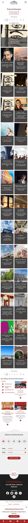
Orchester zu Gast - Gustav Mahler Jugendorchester (21, 186)
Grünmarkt (20, 235)
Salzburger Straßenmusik (20, 284)
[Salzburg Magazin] (10, 521)
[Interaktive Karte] (3, 521)
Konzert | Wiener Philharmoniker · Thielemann (20, 63)
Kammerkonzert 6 (7, 161)
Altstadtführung (20, 360)
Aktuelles (4, 381)
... (18, 20)
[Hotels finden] (17, 521)
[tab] (3, 441)
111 (20, 20)
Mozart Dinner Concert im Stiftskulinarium (20, 161)
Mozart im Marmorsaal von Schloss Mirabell (7, 414)
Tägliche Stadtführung (7, 360)
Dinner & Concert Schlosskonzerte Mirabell (20, 113)
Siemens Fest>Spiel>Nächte (7, 236)
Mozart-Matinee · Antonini (7, 62)
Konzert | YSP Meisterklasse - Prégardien (21, 88)
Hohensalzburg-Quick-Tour (7, 260)
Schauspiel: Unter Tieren (21, 138)
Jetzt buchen (20, 392)
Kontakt (10, 504)
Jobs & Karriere (16, 504)
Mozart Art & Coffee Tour (20, 259)
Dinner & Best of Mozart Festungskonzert (7, 210)
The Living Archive (14, 39)
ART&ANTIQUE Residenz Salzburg (7, 336)
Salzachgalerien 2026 (7, 284)
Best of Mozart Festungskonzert (20, 210)
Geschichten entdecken (20, 413)
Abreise (3, 452)
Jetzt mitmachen (14, 516)
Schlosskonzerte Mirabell (7, 185)
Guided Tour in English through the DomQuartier (7, 309)
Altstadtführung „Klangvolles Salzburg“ (21, 309)
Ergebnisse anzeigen (14, 458)
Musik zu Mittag (20, 335)
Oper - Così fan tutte (7, 138)
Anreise (3, 448)
